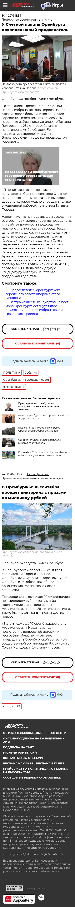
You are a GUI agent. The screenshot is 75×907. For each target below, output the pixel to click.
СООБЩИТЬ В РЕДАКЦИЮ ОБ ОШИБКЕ (32, 777)
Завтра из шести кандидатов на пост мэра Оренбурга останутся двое (37, 304)
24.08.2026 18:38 (12, 474)
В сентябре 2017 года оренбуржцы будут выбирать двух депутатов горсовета (42, 454)
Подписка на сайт (18, 747)
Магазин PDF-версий (20, 752)
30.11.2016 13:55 (11, 15)
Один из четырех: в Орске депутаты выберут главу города (39, 441)
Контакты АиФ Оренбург (23, 758)
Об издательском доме (22, 733)
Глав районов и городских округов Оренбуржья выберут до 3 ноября (39, 429)
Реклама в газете (50, 763)
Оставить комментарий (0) (37, 343)
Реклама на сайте (18, 763)
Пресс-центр (55, 733)
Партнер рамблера (36, 888)
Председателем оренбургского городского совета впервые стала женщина (33, 294)
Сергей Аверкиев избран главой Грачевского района (34, 312)
